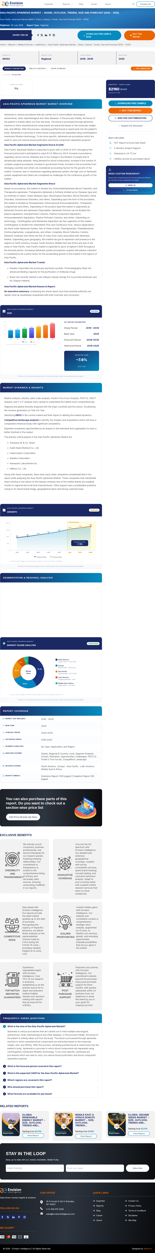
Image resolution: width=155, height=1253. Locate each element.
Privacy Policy (134, 1206)
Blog (81, 4)
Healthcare (40, 44)
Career (94, 4)
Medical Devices (25, 44)
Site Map (132, 1220)
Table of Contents (37, 68)
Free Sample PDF (143, 68)
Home (3, 44)
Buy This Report (137, 35)
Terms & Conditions (137, 1210)
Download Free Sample (132, 103)
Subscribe (137, 1168)
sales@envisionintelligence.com (60, 1214)
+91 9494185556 (132, 190)
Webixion (148, 1248)
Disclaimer (133, 1215)
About (108, 4)
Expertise (48, 4)
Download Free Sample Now (98, 35)
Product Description (14, 68)
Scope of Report (58, 68)
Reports (66, 4)
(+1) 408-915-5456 (55, 1209)
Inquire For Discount (132, 125)
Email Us (131, 185)
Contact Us (145, 4)
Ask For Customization (132, 118)
